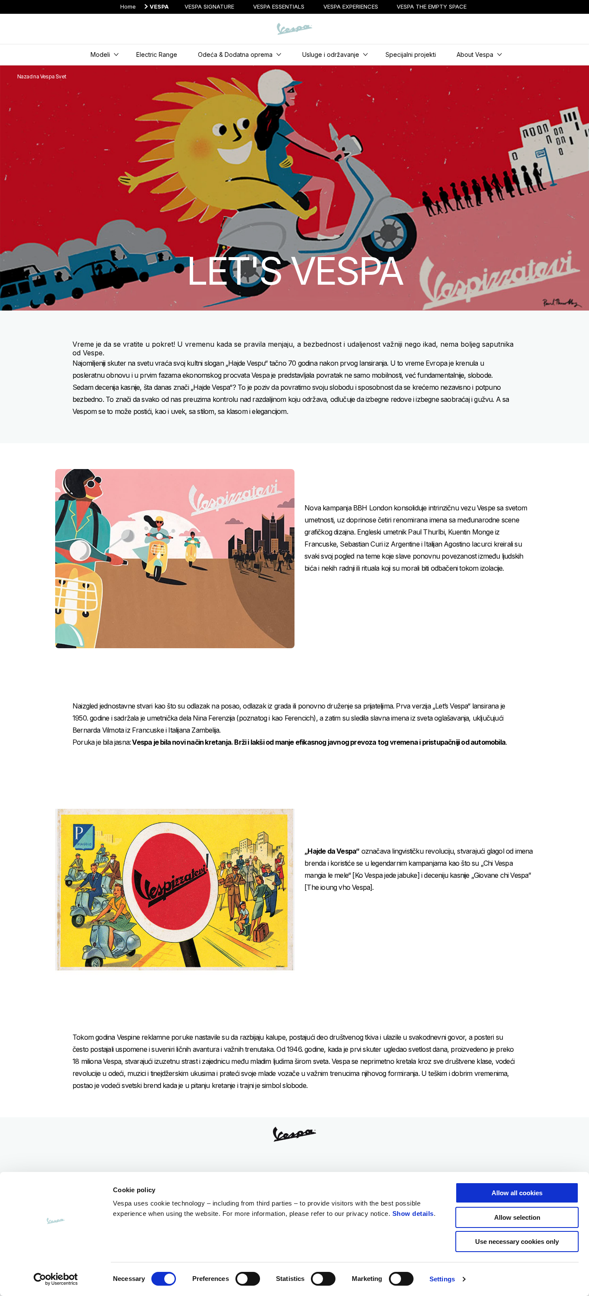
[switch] (247, 1279)
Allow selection (517, 1217)
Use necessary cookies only (517, 1241)
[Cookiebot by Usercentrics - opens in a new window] (56, 1279)
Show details (413, 1213)
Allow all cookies (517, 1193)
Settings (442, 1279)
